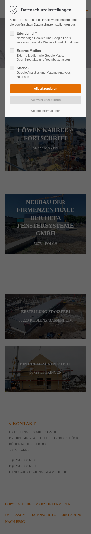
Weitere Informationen (45, 111)
